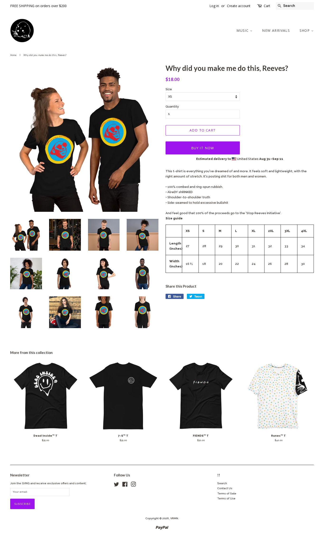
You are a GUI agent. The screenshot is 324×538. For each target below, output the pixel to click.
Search (222, 483)
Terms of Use (226, 498)
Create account (238, 6)
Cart (267, 6)
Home (13, 55)
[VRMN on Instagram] (133, 485)
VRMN (174, 518)
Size (169, 89)
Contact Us (224, 488)
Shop (305, 30)
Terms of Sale (226, 493)
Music (243, 30)
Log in (214, 6)
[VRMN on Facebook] (125, 485)
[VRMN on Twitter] (116, 485)
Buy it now (202, 148)
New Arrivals (276, 30)
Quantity (172, 106)
